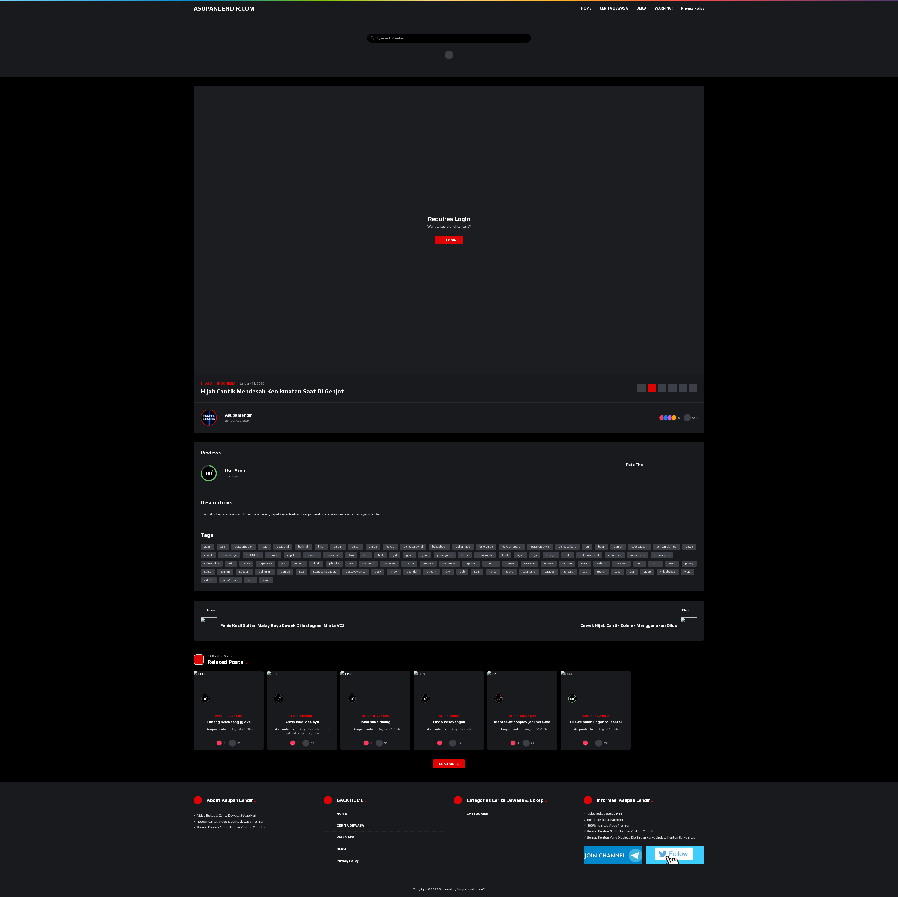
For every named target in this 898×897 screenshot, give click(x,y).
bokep (390, 546)
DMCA (641, 8)
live (351, 563)
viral (250, 580)
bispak (338, 546)
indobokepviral (589, 555)
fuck (381, 555)
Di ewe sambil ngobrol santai (596, 722)
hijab (520, 555)
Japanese (265, 563)
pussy (689, 563)
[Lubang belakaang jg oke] (229, 690)
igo (535, 555)
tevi (585, 571)
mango (409, 563)
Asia (265, 546)
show (394, 571)
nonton (567, 563)
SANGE (225, 571)
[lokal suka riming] (375, 690)
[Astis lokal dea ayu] (302, 690)
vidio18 (209, 580)
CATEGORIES (477, 813)
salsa (207, 571)
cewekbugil (229, 555)
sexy (378, 571)
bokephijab (463, 546)
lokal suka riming (376, 722)
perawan (621, 563)
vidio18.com (231, 580)
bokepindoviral (511, 546)
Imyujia (551, 555)
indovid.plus (662, 555)
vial (632, 571)
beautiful (283, 546)
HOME (586, 8)
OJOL (584, 563)
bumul (618, 546)
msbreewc (449, 563)
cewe (689, 546)
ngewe (510, 563)
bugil (601, 546)
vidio (687, 571)
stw (448, 571)
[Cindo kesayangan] (449, 690)
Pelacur (601, 563)
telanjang (529, 571)
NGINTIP (529, 563)
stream (431, 571)
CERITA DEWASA (614, 8)
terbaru (568, 571)
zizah (266, 580)
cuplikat (292, 555)
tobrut (601, 571)
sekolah (244, 571)
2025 (207, 546)
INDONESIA (226, 383)
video (647, 571)
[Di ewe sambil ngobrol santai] (596, 690)
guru (425, 555)
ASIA (208, 383)
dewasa (312, 555)
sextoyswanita (356, 571)
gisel (409, 555)
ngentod (471, 563)
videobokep (667, 571)
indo (568, 555)
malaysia (389, 563)
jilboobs (334, 563)
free (366, 555)
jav (283, 563)
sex (301, 571)
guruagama (444, 555)
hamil (465, 555)
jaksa (246, 563)
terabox (549, 571)
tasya (509, 571)
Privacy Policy (692, 8)
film (351, 555)
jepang (298, 563)
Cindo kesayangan (449, 722)
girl (395, 555)
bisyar (356, 546)
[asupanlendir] (209, 418)
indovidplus (211, 563)
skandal (412, 571)
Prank (672, 563)
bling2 (373, 546)
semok (285, 571)
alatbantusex (243, 546)
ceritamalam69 (667, 546)
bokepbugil (439, 546)
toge (618, 571)
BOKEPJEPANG (540, 546)
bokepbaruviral (413, 546)
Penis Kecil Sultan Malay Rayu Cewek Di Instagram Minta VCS (282, 625)
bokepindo (486, 546)
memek (428, 563)
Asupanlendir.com (224, 8)
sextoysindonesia (325, 571)
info (231, 563)
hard (505, 555)
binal (321, 546)
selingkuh (265, 571)
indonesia (614, 555)
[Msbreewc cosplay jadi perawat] (522, 690)
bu (587, 546)
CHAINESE (252, 555)
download (333, 555)
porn (639, 563)
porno (655, 563)
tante (492, 571)
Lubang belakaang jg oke (229, 722)
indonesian (637, 555)
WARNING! (664, 8)
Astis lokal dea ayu (302, 722)
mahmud (368, 563)
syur (477, 571)
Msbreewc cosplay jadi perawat (522, 722)
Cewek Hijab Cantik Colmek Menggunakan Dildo (628, 625)
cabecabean (639, 546)
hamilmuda (485, 555)
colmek (273, 555)
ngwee (548, 563)
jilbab (316, 563)
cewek (208, 555)
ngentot (491, 563)
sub (462, 571)
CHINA (454, 715)
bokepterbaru (567, 546)
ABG (222, 546)
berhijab (303, 546)
